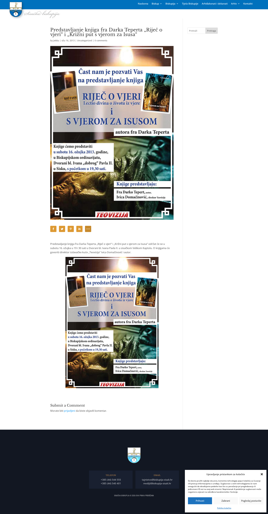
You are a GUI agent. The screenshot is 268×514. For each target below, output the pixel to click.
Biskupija (170, 3)
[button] (261, 474)
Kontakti (248, 3)
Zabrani (225, 500)
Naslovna (143, 3)
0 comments (101, 40)
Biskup (155, 3)
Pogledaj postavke (251, 500)
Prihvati (200, 500)
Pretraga (211, 30)
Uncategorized (84, 40)
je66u (56, 40)
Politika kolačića (224, 508)
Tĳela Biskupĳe (190, 3)
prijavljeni (69, 410)
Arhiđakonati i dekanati (215, 3)
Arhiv (234, 3)
